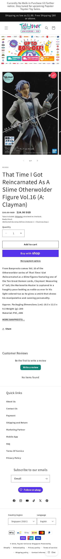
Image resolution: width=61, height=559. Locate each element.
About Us (11, 401)
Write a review (30, 367)
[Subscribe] (46, 478)
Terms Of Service (15, 451)
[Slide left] (23, 160)
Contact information (40, 552)
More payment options (30, 261)
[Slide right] (37, 160)
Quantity (6, 227)
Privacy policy (34, 547)
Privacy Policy (13, 458)
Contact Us (12, 408)
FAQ (8, 443)
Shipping (19, 217)
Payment (10, 415)
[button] (6, 28)
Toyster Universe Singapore (29, 544)
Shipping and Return (17, 422)
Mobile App (12, 436)
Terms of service (50, 547)
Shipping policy (22, 552)
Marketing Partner (15, 429)
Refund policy (19, 547)
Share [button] (8, 328)
